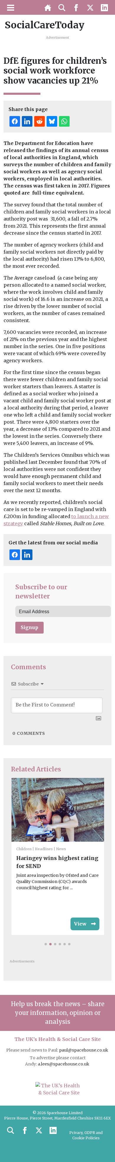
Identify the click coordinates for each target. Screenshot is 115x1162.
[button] (46, 944)
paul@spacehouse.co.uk (84, 1050)
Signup (29, 627)
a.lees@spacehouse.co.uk (64, 1064)
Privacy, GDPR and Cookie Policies (86, 1135)
